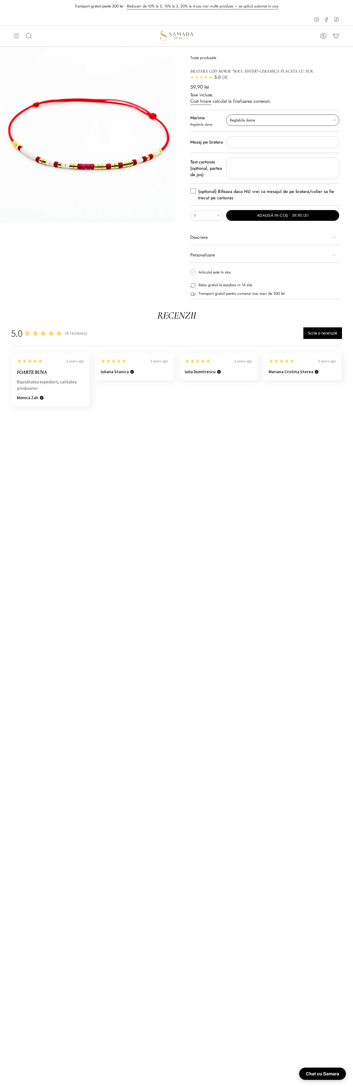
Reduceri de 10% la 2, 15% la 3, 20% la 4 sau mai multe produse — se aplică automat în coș (202, 6)
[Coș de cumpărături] (336, 36)
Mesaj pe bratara (206, 142)
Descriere (199, 237)
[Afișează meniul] (16, 36)
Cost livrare (200, 101)
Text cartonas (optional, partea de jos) (206, 168)
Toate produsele (203, 57)
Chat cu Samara (322, 1073)
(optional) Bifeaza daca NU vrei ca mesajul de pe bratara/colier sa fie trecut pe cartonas (266, 194)
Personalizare (202, 255)
